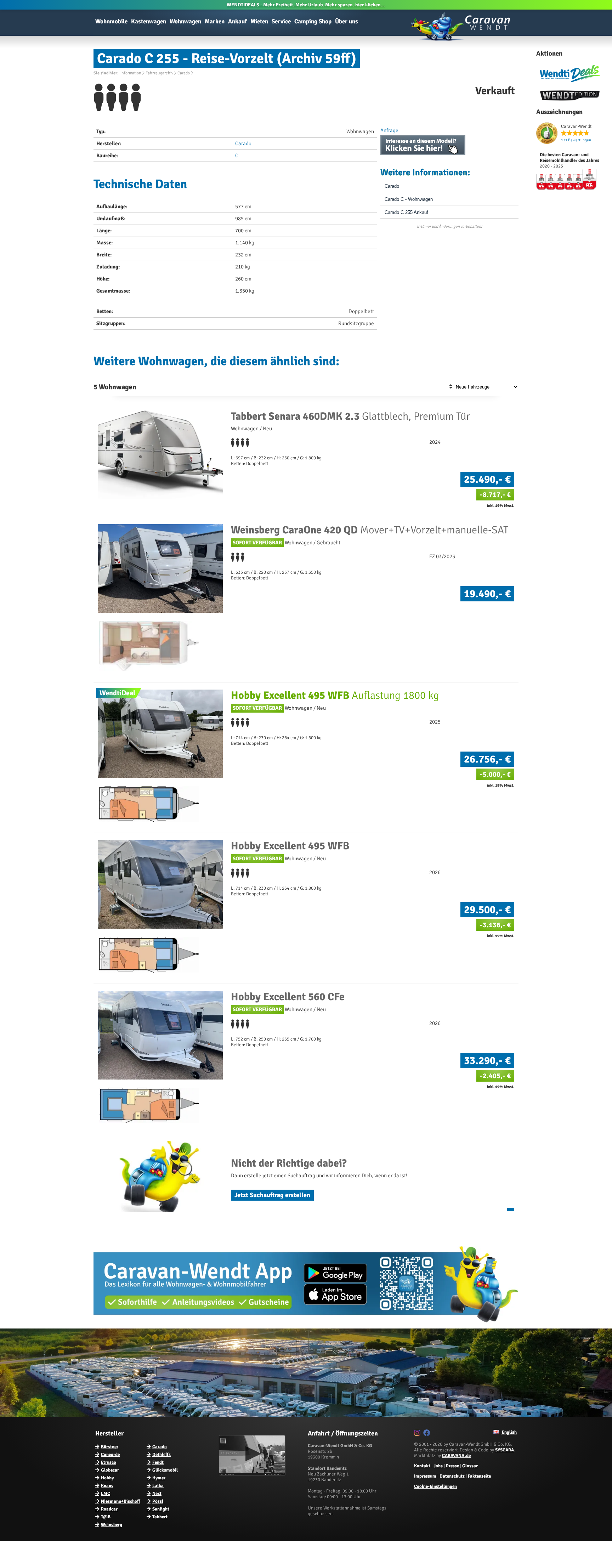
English (509, 1432)
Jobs (438, 1466)
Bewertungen (576, 140)
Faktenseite (479, 1476)
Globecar (110, 1470)
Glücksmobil (165, 1470)
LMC (105, 1493)
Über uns (346, 21)
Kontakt (422, 1466)
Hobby (107, 1478)
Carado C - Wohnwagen (409, 199)
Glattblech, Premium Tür (350, 416)
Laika (158, 1486)
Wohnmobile (111, 21)
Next (157, 1493)
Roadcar (109, 1509)
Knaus (107, 1486)
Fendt (158, 1462)
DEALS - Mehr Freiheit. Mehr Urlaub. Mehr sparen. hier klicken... (306, 5)
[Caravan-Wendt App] (306, 1324)
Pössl (157, 1501)
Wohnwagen (185, 21)
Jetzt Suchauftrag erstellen (272, 1195)
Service (281, 21)
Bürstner (109, 1447)
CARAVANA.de (456, 1455)
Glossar (470, 1466)
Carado (243, 143)
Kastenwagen (148, 21)
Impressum (425, 1476)
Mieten (259, 21)
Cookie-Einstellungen (435, 1486)
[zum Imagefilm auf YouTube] (253, 1474)
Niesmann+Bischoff (120, 1501)
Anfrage (389, 130)
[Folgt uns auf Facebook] (427, 1434)
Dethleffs (161, 1454)
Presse (452, 1466)
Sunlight (160, 1509)
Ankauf (237, 21)
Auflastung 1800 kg (335, 695)
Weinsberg (111, 1525)
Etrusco (108, 1462)
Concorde (110, 1454)
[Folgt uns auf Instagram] (418, 1434)
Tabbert (160, 1517)
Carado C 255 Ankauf (406, 212)
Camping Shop (313, 21)
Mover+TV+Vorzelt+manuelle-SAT (369, 530)
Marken (215, 21)
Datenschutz (452, 1476)
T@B (105, 1517)
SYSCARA (504, 1450)
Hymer (158, 1478)
